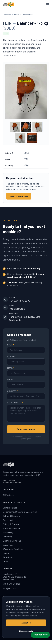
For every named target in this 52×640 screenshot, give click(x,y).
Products (7, 14)
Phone (10, 380)
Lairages (7, 553)
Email (10, 368)
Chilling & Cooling (11, 524)
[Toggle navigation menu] (47, 4)
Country (12, 391)
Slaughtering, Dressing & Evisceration (20, 512)
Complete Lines (10, 508)
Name (10, 345)
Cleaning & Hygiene (12, 541)
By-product (8, 520)
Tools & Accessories (23, 14)
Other (5, 561)
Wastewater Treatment (13, 549)
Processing (8, 532)
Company (12, 356)
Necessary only (26, 631)
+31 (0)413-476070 (12, 584)
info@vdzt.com (10, 588)
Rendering (7, 536)
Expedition (7, 557)
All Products (8, 495)
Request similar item (19, 196)
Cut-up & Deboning (11, 516)
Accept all (26, 623)
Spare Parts (8, 545)
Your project (15, 403)
